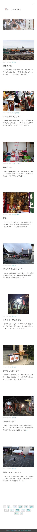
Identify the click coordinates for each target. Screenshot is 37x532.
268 (12, 510)
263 (15, 507)
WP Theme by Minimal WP (24, 530)
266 (31, 507)
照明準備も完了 (9, 422)
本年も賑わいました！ (12, 117)
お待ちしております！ (12, 371)
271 (28, 510)
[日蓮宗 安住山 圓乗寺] (18, 8)
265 (25, 507)
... (28, 74)
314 (16, 513)
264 (20, 507)
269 (17, 510)
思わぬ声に (7, 66)
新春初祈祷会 (15, 113)
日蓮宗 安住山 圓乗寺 (12, 530)
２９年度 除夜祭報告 (12, 320)
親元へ (6, 218)
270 (23, 510)
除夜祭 (14, 62)
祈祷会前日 (7, 167)
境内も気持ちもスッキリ (13, 269)
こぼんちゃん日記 (16, 163)
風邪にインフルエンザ (12, 472)
